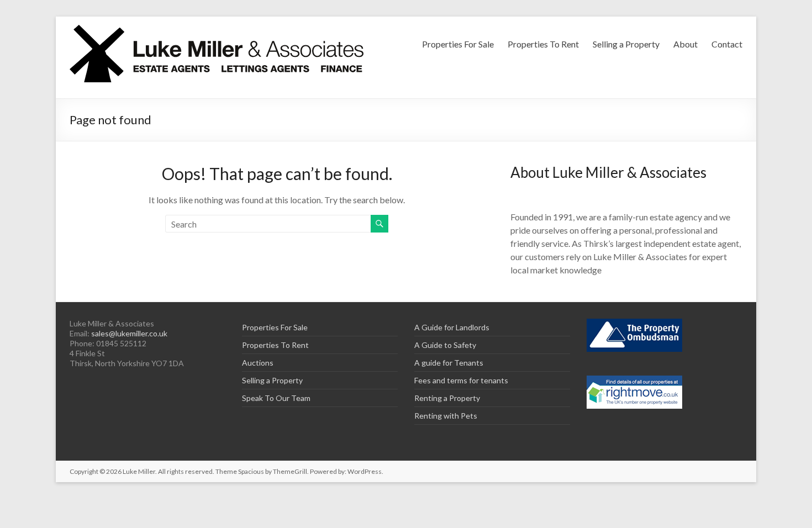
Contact (726, 44)
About (685, 44)
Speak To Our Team (276, 398)
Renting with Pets (445, 415)
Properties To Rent (543, 44)
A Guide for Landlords (451, 327)
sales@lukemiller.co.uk (129, 333)
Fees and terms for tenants (461, 380)
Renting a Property (447, 398)
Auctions (257, 362)
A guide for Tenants (448, 362)
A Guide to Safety (445, 345)
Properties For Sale (458, 44)
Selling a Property (626, 44)
